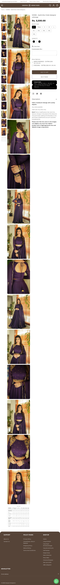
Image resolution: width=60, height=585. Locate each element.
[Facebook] (33, 93)
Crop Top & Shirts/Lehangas (47, 544)
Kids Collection (47, 555)
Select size (35, 24)
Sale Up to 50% (47, 562)
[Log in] (53, 5)
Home (3, 9)
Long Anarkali (47, 541)
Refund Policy (27, 548)
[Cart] (57, 5)
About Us (6, 539)
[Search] (50, 5)
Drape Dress (46, 552)
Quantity (35, 38)
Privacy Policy (27, 539)
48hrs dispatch (47, 564)
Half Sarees (46, 550)
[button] (2, 5)
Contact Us (7, 541)
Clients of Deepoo (48, 560)
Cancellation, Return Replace (29, 542)
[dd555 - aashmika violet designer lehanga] (18, 31)
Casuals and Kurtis (48, 548)
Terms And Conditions (29, 550)
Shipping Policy (27, 545)
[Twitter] (37, 93)
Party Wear (46, 557)
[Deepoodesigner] (30, 5)
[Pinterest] (41, 93)
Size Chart (37, 46)
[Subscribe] (58, 574)
